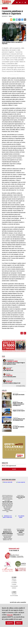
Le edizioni (14, 580)
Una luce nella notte (7, 502)
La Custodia (14, 582)
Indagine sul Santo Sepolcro (19, 410)
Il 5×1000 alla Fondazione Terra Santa (18, 427)
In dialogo (9, 381)
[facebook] (19, 20)
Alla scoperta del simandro (18, 394)
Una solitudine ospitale (20, 531)
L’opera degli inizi (20, 497)
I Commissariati (14, 586)
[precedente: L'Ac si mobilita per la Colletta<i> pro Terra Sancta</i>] (22, 333)
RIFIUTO (18, 623)
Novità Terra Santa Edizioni (8, 479)
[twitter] (22, 20)
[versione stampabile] (25, 20)
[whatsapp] (14, 20)
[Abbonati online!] (19, 2)
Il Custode (14, 584)
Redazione (14, 579)
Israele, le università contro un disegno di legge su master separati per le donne (14, 363)
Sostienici (14, 588)
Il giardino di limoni (12, 361)
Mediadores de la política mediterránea (7, 532)
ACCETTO (10, 623)
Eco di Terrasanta (14, 595)
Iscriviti (14, 469)
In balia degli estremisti (8, 370)
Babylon (8, 369)
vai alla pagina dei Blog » (20, 385)
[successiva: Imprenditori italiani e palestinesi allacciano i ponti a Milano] (25, 333)
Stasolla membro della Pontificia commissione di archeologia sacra (18, 404)
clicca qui (9, 615)
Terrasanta (14, 593)
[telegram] (17, 20)
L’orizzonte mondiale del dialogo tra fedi (11, 383)
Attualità (5, 8)
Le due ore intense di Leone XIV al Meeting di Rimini (19, 419)
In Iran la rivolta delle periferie (9, 376)
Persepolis (9, 375)
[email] (11, 20)
